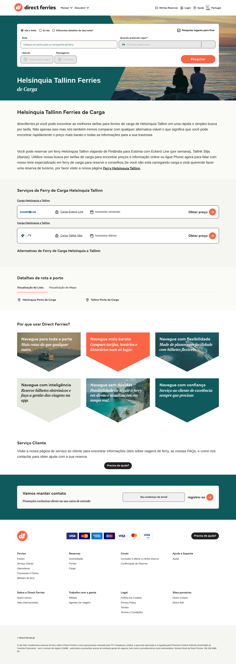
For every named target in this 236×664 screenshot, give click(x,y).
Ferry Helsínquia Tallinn (121, 168)
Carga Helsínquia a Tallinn (33, 200)
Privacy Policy (128, 602)
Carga (72, 568)
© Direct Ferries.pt (26, 638)
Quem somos (24, 597)
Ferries (73, 563)
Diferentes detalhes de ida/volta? (74, 30)
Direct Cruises (180, 597)
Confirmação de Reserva (134, 563)
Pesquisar (198, 59)
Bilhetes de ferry (26, 578)
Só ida (46, 30)
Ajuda (176, 558)
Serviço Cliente (25, 563)
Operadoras (23, 568)
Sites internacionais (27, 602)
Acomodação (76, 558)
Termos (125, 607)
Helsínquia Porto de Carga (39, 299)
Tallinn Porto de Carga (105, 299)
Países (21, 558)
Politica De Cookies (131, 597)
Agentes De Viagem (79, 602)
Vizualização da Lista (30, 287)
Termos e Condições (132, 612)
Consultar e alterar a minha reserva (140, 558)
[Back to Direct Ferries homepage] (35, 7)
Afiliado (73, 597)
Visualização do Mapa (63, 287)
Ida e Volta (30, 30)
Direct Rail (178, 602)
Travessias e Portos (27, 573)
